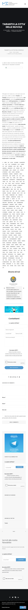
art (21, 168)
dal (7, 181)
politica (7, 229)
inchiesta (22, 200)
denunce (23, 183)
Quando (15, 235)
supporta (5, 254)
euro (19, 191)
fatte (18, 193)
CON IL (21, 177)
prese (8, 233)
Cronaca (8, 31)
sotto (15, 250)
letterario (5, 212)
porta (19, 229)
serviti (7, 246)
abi (8, 162)
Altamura (10, 166)
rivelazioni (14, 242)
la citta (18, 208)
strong (10, 252)
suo (18, 252)
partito (22, 223)
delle (13, 183)
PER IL (12, 227)
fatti (22, 193)
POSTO (8, 231)
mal (10, 214)
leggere (20, 210)
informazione (20, 202)
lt (24, 212)
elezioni (18, 187)
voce (15, 265)
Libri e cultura (15, 30)
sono (20, 248)
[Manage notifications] (25, 607)
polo (16, 229)
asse (10, 170)
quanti (19, 235)
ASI (24, 168)
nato (17, 217)
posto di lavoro (14, 231)
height (13, 198)
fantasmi (14, 193)
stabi (4, 252)
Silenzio (18, 246)
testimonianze (11, 258)
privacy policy (17, 353)
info (15, 202)
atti (18, 170)
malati (13, 214)
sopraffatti (5, 250)
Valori (22, 261)
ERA (21, 189)
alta (6, 166)
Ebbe (7, 187)
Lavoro (12, 210)
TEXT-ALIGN (18, 258)
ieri (19, 198)
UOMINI (18, 261)
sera (20, 244)
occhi (4, 221)
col (11, 177)
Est (13, 191)
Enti (18, 189)
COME (14, 177)
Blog (23, 30)
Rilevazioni (8, 242)
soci (22, 246)
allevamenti (13, 164)
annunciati (10, 168)
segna (4, 244)
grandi (7, 198)
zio (3, 267)
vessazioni (8, 263)
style (15, 252)
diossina (14, 185)
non (10, 219)
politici (12, 229)
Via (14, 263)
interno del (5, 206)
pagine (4, 223)
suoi (21, 252)
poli (3, 229)
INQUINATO (12, 204)
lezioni (17, 212)
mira (6, 217)
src (21, 250)
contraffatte (12, 179)
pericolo (19, 225)
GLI (22, 196)
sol (8, 248)
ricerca (23, 240)
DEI (23, 181)
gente (4, 196)
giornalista (13, 196)
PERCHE (6, 225)
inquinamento (5, 204)
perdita (11, 225)
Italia (4, 208)
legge (16, 210)
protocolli (5, 235)
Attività (21, 170)
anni (21, 166)
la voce (4, 210)
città (23, 175)
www (23, 265)
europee (4, 193)
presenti (12, 233)
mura (13, 217)
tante (23, 254)
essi (11, 191)
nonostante (15, 219)
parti (18, 223)
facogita (9, 193)
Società (4, 248)
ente (15, 189)
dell (6, 183)
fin (24, 193)
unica (14, 261)
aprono (17, 168)
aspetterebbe (5, 170)
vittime (11, 265)
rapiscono (5, 240)
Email (4, 403)
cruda (4, 181)
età (16, 191)
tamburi (19, 254)
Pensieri (20, 30)
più (20, 227)
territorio (5, 258)
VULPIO (19, 265)
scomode (20, 242)
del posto (18, 183)
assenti (14, 170)
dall (10, 181)
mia (3, 217)
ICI (16, 198)
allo (19, 164)
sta (24, 250)
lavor (8, 210)
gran (4, 198)
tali (15, 254)
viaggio (22, 263)
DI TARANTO (20, 185)
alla (6, 164)
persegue (17, 227)
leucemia (10, 212)
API (14, 168)
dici (5, 185)
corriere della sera (20, 179)
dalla (14, 181)
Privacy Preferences (6, 607)
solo (11, 248)
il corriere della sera (7, 200)
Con (17, 177)
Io (20, 206)
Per (3, 225)
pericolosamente (6, 227)
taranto (16, 256)
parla (8, 223)
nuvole (20, 219)
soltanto (15, 248)
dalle (17, 181)
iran (23, 206)
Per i (15, 225)
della (9, 183)
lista (22, 212)
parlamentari (13, 223)
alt (3, 166)
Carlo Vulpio (13, 103)
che (17, 175)
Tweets (6, 523)
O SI (17, 221)
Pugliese (10, 235)
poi (23, 227)
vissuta (4, 265)
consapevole (5, 179)
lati (22, 208)
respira (19, 240)
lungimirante (5, 214)
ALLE (9, 164)
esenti (4, 191)
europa (23, 191)
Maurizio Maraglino (17, 31)
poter (20, 231)
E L (12, 187)
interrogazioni (12, 206)
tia (21, 258)
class (4, 177)
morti (9, 217)
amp (18, 166)
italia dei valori (9, 208)
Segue (12, 244)
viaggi (18, 263)
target (21, 256)
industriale (10, 202)
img (13, 200)
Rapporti (10, 240)
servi (4, 246)
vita (8, 265)
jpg (14, 208)
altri (14, 166)
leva (14, 212)
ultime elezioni (6, 261)
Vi (12, 263)
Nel (19, 217)
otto (21, 221)
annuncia (4, 168)
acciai (11, 162)
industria (5, 202)
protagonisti (18, 233)
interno (20, 204)
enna (12, 189)
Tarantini (12, 256)
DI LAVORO (9, 185)
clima (7, 177)
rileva (4, 242)
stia (7, 252)
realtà (14, 240)
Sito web (4, 409)
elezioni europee (6, 189)
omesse (11, 221)
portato (4, 231)
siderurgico (12, 246)
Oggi (7, 221)
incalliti (17, 200)
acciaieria (16, 162)
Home (10, 52)
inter (16, 204)
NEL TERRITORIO (5, 219)
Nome (4, 397)
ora (14, 221)
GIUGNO (18, 196)
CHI (20, 175)
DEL (3, 183)
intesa (17, 206)
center (13, 175)
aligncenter (22, 162)
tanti (4, 256)
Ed (10, 187)
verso (4, 263)
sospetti (11, 250)
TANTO (7, 256)
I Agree (22, 607)
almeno (22, 164)
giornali (8, 196)
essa (7, 191)
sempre (16, 244)
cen (10, 175)
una (11, 261)
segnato (8, 244)
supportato (10, 254)
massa (22, 214)
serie (24, 244)
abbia (5, 162)
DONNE (4, 187)
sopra (23, 248)
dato (21, 181)
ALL (3, 164)
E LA (15, 187)
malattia (18, 214)
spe (18, 250)
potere (4, 233)
